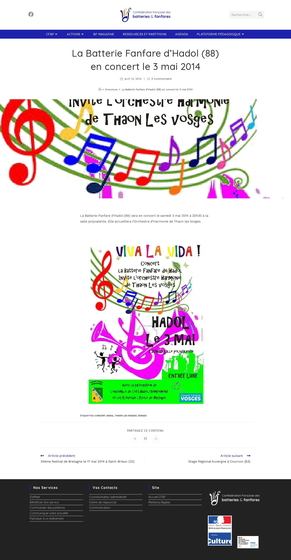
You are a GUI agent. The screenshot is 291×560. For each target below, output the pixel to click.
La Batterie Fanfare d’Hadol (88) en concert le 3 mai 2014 (157, 89)
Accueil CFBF (157, 497)
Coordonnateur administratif (107, 497)
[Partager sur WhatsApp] (156, 439)
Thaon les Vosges (126, 415)
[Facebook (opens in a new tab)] (31, 14)
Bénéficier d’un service (44, 502)
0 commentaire (161, 78)
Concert (100, 415)
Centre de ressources (102, 502)
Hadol (110, 415)
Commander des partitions (47, 507)
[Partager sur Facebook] (145, 439)
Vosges (142, 415)
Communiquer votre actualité (49, 513)
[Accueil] (100, 89)
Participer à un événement (47, 518)
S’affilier (35, 497)
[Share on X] (135, 439)
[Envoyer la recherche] (260, 15)
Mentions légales (159, 502)
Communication (99, 507)
